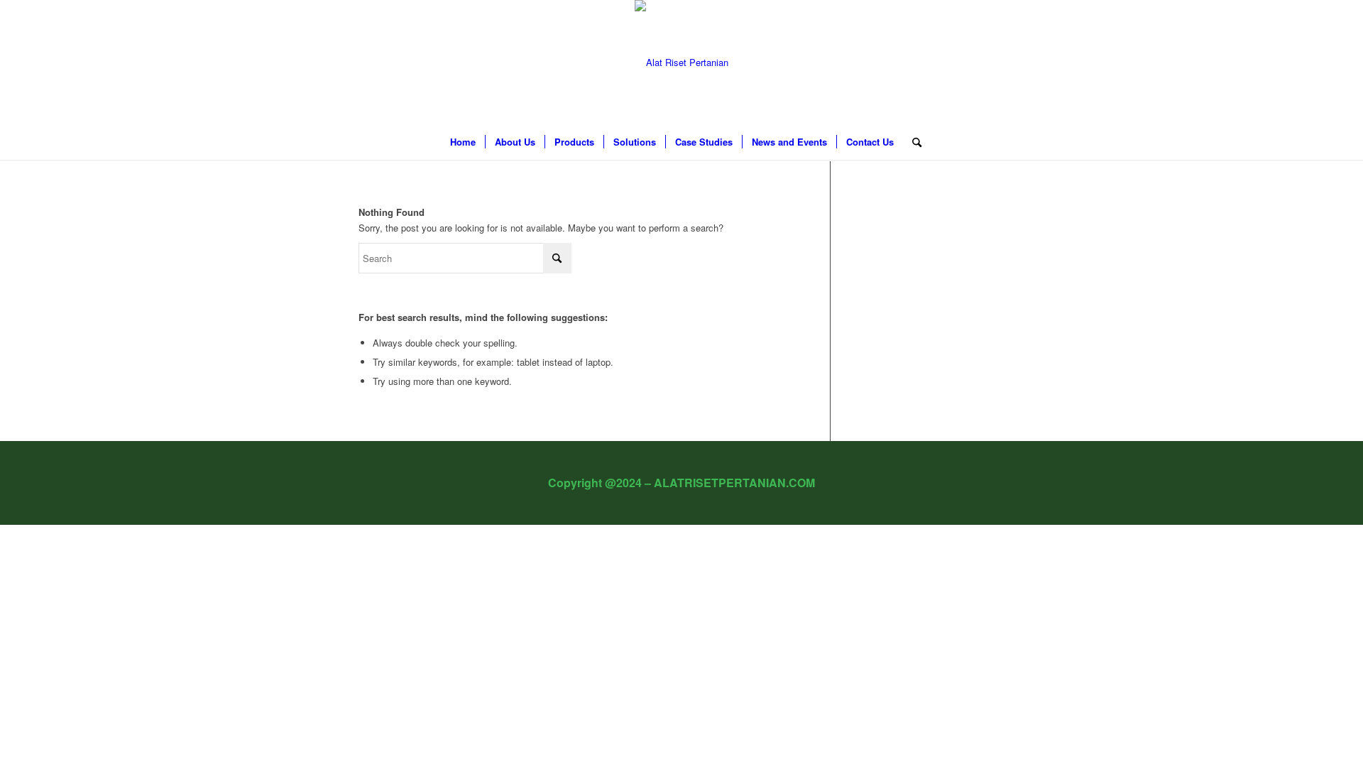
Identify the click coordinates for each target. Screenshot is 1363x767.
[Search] (912, 142)
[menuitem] (463, 142)
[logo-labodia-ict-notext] (681, 62)
